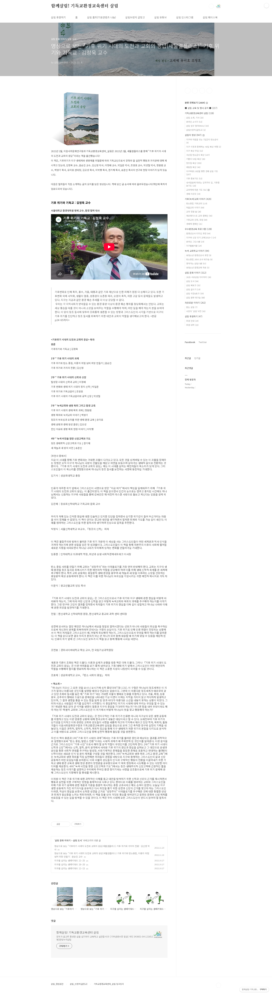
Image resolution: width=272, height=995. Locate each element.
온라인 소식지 (194, 121)
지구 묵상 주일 (194, 150)
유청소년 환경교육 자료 (197, 267)
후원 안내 (192, 320)
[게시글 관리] (67, 824)
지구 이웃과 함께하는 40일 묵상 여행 (203, 146)
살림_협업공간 (57, 984)
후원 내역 (192, 324)
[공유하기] (63, 824)
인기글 (197, 358)
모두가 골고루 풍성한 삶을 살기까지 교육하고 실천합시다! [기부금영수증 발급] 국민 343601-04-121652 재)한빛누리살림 (104, 938)
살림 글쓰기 (193, 289)
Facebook (190, 342)
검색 (211, 6)
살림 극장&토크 (195, 293)
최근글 (188, 358)
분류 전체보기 (195, 102)
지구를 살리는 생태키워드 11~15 (69, 868)
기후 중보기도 (194, 178)
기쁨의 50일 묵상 (195, 158)
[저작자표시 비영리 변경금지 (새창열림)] (88, 824)
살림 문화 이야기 (63, 840)
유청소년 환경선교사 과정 (198, 255)
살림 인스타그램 (184, 17)
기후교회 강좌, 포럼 (196, 219)
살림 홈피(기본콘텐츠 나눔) (101, 17)
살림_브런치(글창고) (78, 984)
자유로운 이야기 (195, 302)
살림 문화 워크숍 (195, 297)
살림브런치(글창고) (196, 129)
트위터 (202, 90)
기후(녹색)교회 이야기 (198, 199)
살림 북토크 (193, 285)
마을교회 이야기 (195, 207)
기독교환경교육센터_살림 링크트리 (109, 984)
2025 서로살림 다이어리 (198, 277)
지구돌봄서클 (194, 245)
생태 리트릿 (193, 193)
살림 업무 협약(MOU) (197, 125)
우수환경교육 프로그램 (198, 229)
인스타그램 (195, 90)
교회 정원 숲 (193, 211)
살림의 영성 (193, 135)
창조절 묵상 (193, 163)
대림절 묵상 (193, 167)
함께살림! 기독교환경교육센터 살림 (84, 6)
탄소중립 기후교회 (196, 203)
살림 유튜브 (160, 17)
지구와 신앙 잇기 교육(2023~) (201, 237)
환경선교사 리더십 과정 (198, 233)
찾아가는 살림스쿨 (196, 263)
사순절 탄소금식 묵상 (198, 154)
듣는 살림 (191, 307)
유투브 (209, 90)
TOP (218, 985)
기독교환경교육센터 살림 (199, 113)
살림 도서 (77, 840)
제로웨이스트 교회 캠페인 (199, 215)
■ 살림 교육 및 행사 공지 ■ (201, 108)
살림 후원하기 (58, 17)
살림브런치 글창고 (135, 17)
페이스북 (187, 90)
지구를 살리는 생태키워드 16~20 (69, 864)
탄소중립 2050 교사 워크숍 (199, 259)
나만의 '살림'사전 (195, 311)
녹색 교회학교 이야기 (197, 250)
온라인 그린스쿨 (195, 241)
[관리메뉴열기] (266, 5)
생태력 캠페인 (194, 223)
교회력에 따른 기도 (196, 189)
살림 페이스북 (210, 17)
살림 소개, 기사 (195, 117)
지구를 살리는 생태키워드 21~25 (69, 860)
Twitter (202, 342)
